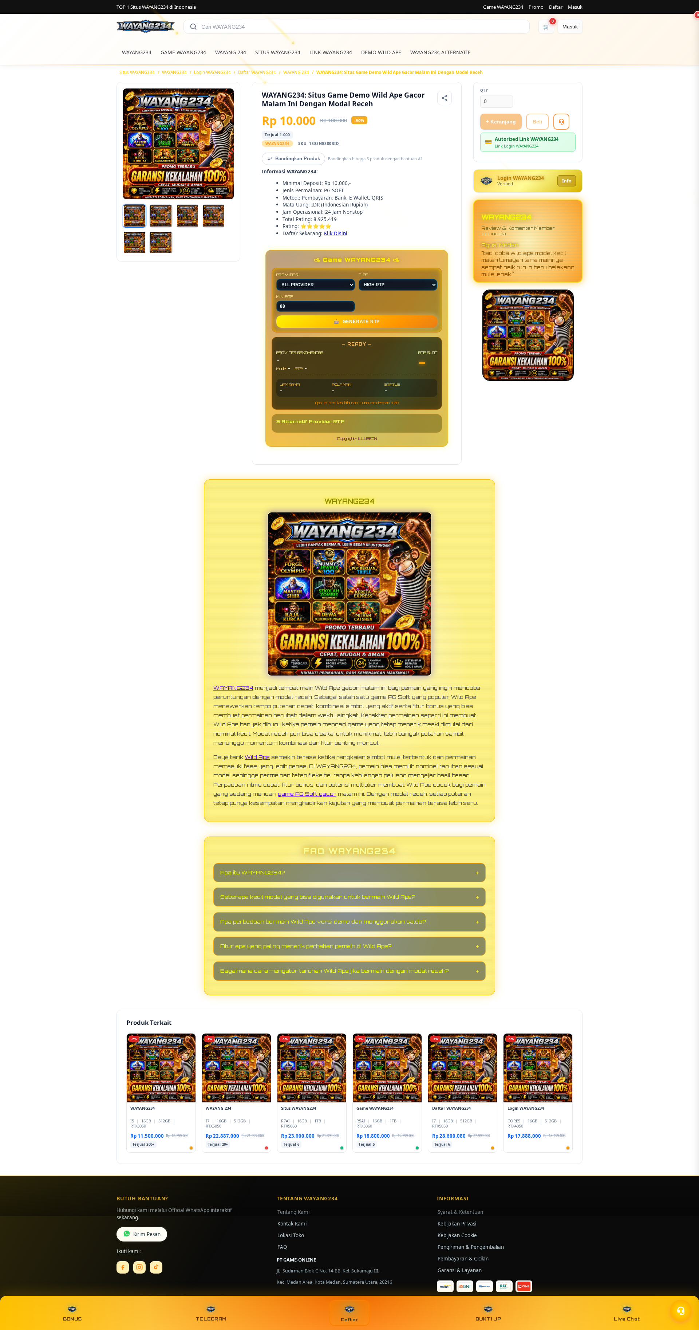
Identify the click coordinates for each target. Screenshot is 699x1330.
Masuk (575, 7)
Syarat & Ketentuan (460, 1212)
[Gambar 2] (161, 216)
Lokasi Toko (290, 1235)
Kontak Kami (292, 1223)
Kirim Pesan (147, 1234)
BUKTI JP (488, 1319)
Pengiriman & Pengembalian (471, 1247)
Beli (537, 122)
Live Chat (627, 1319)
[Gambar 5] (134, 242)
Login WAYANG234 (212, 72)
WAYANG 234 (230, 52)
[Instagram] (139, 1267)
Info (566, 181)
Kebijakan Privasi (457, 1223)
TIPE (363, 274)
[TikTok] (156, 1267)
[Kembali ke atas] (683, 1293)
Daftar (555, 7)
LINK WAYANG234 (330, 52)
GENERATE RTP (357, 321)
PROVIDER (287, 274)
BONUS (72, 1319)
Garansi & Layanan (460, 1270)
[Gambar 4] (213, 216)
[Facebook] (122, 1267)
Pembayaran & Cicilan (463, 1258)
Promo (536, 7)
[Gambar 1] (134, 216)
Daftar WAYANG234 (257, 72)
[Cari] (193, 26)
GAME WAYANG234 (183, 52)
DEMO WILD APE (381, 52)
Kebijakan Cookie (457, 1235)
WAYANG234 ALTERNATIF (440, 52)
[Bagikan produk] (444, 98)
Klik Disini (335, 233)
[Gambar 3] (187, 216)
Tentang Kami (293, 1212)
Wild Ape (257, 757)
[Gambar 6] (161, 242)
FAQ (282, 1247)
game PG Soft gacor (307, 794)
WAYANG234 (136, 52)
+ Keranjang (501, 122)
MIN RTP (285, 296)
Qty (484, 90)
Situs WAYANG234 (137, 72)
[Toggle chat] (681, 1311)
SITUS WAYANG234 (277, 52)
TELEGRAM (211, 1319)
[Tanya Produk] (561, 122)
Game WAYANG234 (503, 7)
